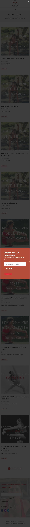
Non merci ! (8, 273)
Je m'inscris (9, 268)
